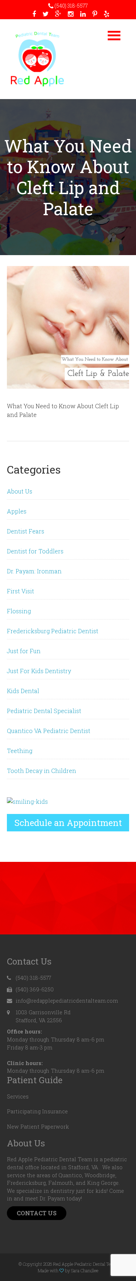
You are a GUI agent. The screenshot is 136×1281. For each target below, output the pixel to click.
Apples (16, 511)
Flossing (19, 611)
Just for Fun (24, 651)
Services (18, 1096)
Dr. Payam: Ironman (34, 571)
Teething (19, 750)
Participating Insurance (37, 1111)
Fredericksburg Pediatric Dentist (52, 631)
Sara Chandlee (84, 1270)
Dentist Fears (25, 531)
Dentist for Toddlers (35, 551)
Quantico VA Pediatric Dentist (48, 730)
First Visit (20, 591)
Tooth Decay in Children (41, 770)
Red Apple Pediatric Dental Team (37, 59)
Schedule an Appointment (68, 822)
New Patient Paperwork (38, 1126)
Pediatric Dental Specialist (44, 711)
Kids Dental (23, 691)
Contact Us (37, 1213)
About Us (19, 491)
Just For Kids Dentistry (39, 671)
